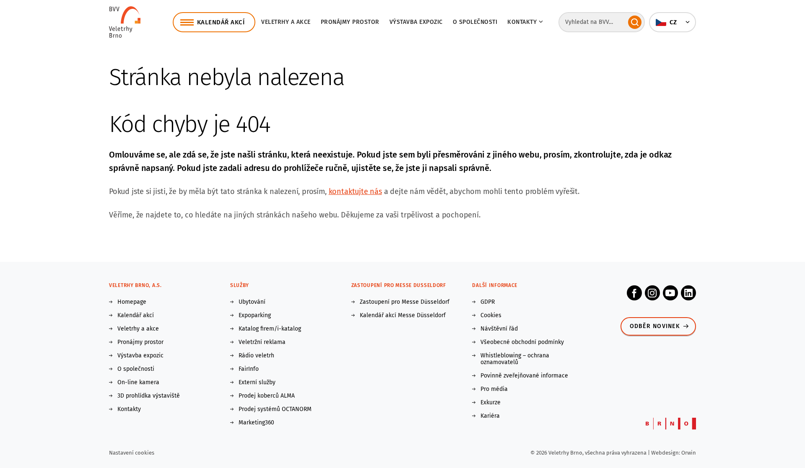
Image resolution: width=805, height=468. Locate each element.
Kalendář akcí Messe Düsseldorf (403, 315)
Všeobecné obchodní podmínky (522, 342)
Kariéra (490, 416)
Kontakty (129, 409)
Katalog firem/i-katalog (270, 329)
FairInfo (249, 369)
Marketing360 (256, 422)
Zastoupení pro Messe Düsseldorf (404, 302)
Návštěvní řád (499, 329)
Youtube (670, 292)
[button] (672, 22)
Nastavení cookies (131, 453)
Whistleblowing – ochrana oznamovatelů (514, 359)
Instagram (652, 292)
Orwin (688, 453)
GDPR (487, 302)
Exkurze (490, 402)
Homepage (131, 302)
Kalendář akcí (135, 315)
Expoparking (255, 315)
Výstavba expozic (416, 22)
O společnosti (475, 22)
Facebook (634, 292)
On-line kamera (138, 382)
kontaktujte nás (355, 191)
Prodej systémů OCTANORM (275, 409)
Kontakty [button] (522, 22)
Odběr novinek (655, 326)
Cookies (490, 315)
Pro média (494, 389)
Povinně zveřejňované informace (524, 375)
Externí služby (257, 382)
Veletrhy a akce (286, 22)
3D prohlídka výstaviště (148, 396)
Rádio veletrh (256, 355)
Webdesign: (666, 453)
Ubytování (252, 302)
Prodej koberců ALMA (267, 396)
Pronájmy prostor (350, 22)
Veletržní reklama (262, 342)
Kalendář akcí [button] (221, 22)
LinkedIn (688, 292)
